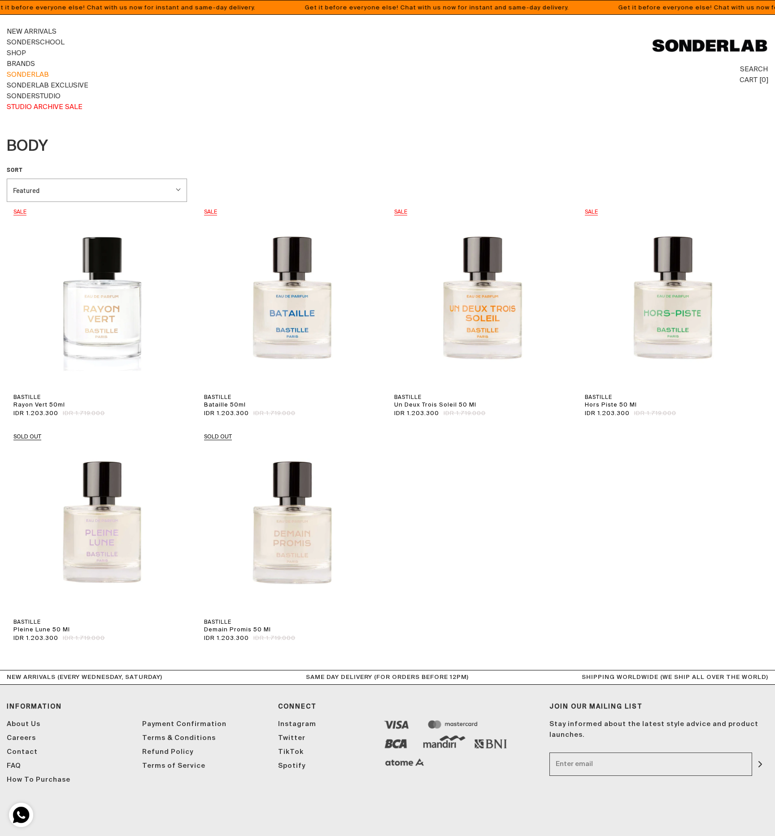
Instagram (297, 724)
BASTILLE (27, 397)
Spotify (291, 765)
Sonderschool (36, 42)
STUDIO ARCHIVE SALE (45, 106)
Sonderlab (28, 74)
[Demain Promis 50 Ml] (292, 522)
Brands (21, 63)
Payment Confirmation (184, 724)
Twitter (291, 738)
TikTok (291, 751)
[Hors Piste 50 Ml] (673, 297)
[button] (97, 190)
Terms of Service (173, 765)
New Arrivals (32, 31)
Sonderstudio (34, 96)
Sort (15, 169)
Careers (21, 738)
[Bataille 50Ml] (292, 297)
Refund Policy (167, 751)
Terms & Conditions (179, 738)
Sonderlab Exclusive (47, 85)
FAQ (14, 765)
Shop (16, 53)
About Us (23, 724)
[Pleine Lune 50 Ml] (102, 522)
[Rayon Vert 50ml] (102, 297)
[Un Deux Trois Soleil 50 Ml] (482, 297)
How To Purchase (38, 779)
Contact (22, 751)
